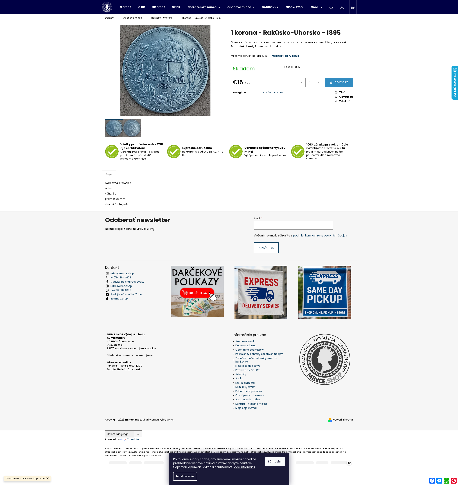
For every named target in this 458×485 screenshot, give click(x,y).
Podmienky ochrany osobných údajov (259, 354)
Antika (239, 378)
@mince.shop (119, 298)
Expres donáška (245, 383)
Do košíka (341, 82)
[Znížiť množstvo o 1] (301, 82)
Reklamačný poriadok (248, 391)
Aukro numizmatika (247, 399)
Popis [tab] (109, 174)
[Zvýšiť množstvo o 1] (318, 82)
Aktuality (240, 374)
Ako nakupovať (244, 341)
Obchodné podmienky (249, 350)
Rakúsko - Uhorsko (274, 92)
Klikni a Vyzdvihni (245, 387)
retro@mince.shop (122, 273)
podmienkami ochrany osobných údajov (320, 235)
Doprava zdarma (245, 345)
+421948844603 (120, 277)
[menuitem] (125, 7)
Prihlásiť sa (266, 247)
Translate (133, 439)
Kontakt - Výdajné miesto (251, 404)
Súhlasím (275, 461)
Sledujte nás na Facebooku (127, 281)
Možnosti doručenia (285, 56)
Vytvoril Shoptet (343, 419)
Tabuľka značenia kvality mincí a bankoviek (256, 359)
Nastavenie (185, 476)
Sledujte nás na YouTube (126, 294)
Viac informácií (244, 467)
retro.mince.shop (121, 286)
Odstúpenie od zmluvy (249, 395)
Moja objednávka (246, 408)
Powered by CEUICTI (247, 370)
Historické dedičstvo (247, 366)
